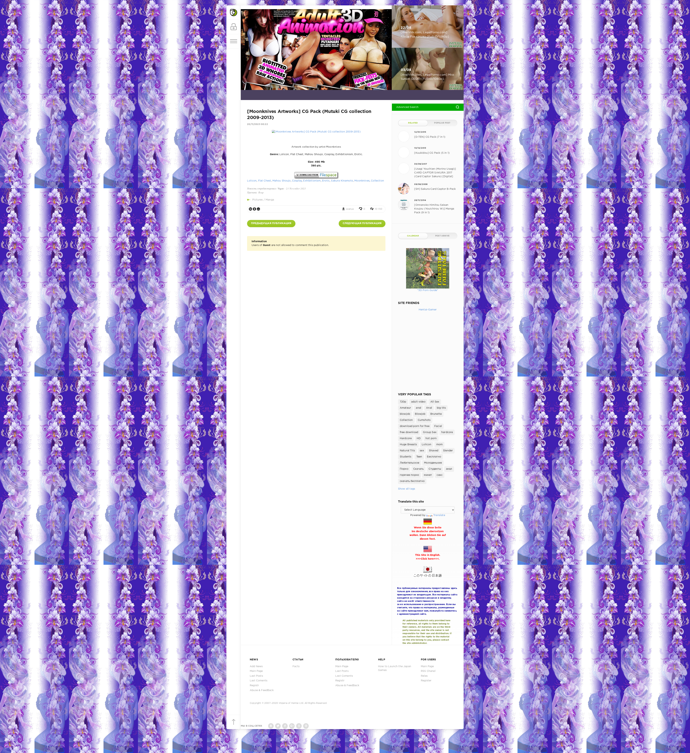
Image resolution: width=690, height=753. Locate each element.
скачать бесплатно (412, 481)
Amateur (405, 408)
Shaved (433, 451)
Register (426, 681)
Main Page (256, 671)
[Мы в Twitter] (278, 726)
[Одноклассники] (254, 209)
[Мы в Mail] (306, 726)
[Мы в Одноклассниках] (299, 726)
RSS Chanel (428, 671)
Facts (296, 666)
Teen (419, 457)
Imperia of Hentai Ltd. (292, 703)
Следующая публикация (362, 223)
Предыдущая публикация (271, 223)
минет (428, 475)
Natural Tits (407, 451)
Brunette (436, 414)
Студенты (435, 469)
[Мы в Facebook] (285, 726)
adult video (418, 402)
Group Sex (429, 432)
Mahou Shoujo (281, 181)
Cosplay (297, 181)
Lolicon (252, 181)
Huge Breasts (408, 444)
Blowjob (420, 414)
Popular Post (442, 123)
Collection (377, 181)
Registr (254, 685)
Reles (424, 676)
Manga (270, 200)
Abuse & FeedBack (262, 690)
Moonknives (362, 181)
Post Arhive (442, 236)
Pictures (257, 200)
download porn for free (414, 426)
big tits (441, 408)
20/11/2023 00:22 (257, 124)
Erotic (326, 181)
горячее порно (409, 475)
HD (419, 438)
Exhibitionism (312, 181)
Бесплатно (434, 457)
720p (403, 402)
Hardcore (406, 438)
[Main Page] (233, 12)
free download (409, 432)
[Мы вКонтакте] (271, 726)
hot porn (431, 438)
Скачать (418, 469)
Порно (404, 469)
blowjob (405, 414)
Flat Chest (264, 181)
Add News (256, 666)
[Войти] (233, 27)
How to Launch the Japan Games (394, 668)
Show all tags (406, 489)
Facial (438, 426)
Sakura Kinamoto (342, 181)
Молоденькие (433, 463)
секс (440, 475)
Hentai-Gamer (428, 310)
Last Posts (256, 676)
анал (449, 469)
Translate (439, 515)
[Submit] (457, 107)
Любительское (409, 463)
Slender (448, 451)
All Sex (434, 402)
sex (422, 451)
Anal (429, 408)
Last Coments (258, 681)
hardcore (447, 432)
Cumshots (424, 420)
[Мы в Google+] (292, 726)
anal (418, 408)
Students (405, 457)
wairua (350, 209)
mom (439, 444)
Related (413, 123)
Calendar (413, 236)
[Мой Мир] (258, 209)
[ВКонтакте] (250, 209)
